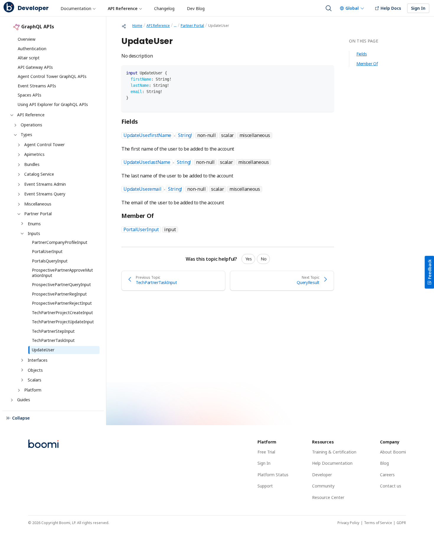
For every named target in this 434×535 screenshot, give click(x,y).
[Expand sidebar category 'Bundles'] (18, 164)
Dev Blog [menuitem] (196, 8)
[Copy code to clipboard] (327, 72)
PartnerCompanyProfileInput (59, 242)
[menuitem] (78, 8)
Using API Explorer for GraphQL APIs (53, 104)
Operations (31, 125)
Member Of (367, 63)
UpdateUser (43, 350)
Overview (26, 39)
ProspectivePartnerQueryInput (61, 284)
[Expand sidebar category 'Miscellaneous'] (18, 204)
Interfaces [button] (38, 360)
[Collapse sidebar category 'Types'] (14, 135)
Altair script (29, 58)
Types (26, 134)
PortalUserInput (47, 251)
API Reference (31, 115)
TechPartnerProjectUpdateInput (63, 321)
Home (137, 25)
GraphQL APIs (37, 27)
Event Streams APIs (37, 86)
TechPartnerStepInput (53, 331)
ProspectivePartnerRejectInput (62, 303)
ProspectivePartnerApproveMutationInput (62, 272)
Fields (361, 54)
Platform (32, 390)
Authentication (32, 48)
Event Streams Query (44, 194)
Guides (23, 399)
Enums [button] (34, 223)
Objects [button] (35, 370)
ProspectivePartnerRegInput (59, 294)
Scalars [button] (34, 380)
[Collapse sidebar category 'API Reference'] (11, 115)
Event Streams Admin (45, 184)
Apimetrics (34, 154)
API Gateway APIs (35, 67)
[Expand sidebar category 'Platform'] (18, 390)
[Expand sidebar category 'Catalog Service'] (18, 174)
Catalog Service (39, 174)
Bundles (32, 164)
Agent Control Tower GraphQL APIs (52, 76)
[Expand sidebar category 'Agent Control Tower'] (18, 145)
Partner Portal (38, 213)
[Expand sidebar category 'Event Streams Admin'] (18, 184)
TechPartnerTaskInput (53, 340)
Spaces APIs (29, 95)
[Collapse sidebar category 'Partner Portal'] (18, 214)
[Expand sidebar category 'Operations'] (14, 125)
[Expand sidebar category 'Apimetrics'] (18, 154)
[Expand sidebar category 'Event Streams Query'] (18, 194)
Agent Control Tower (44, 144)
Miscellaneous (37, 204)
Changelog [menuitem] (164, 8)
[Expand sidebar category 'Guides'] (11, 400)
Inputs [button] (34, 233)
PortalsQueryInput (50, 261)
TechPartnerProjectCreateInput (62, 312)
